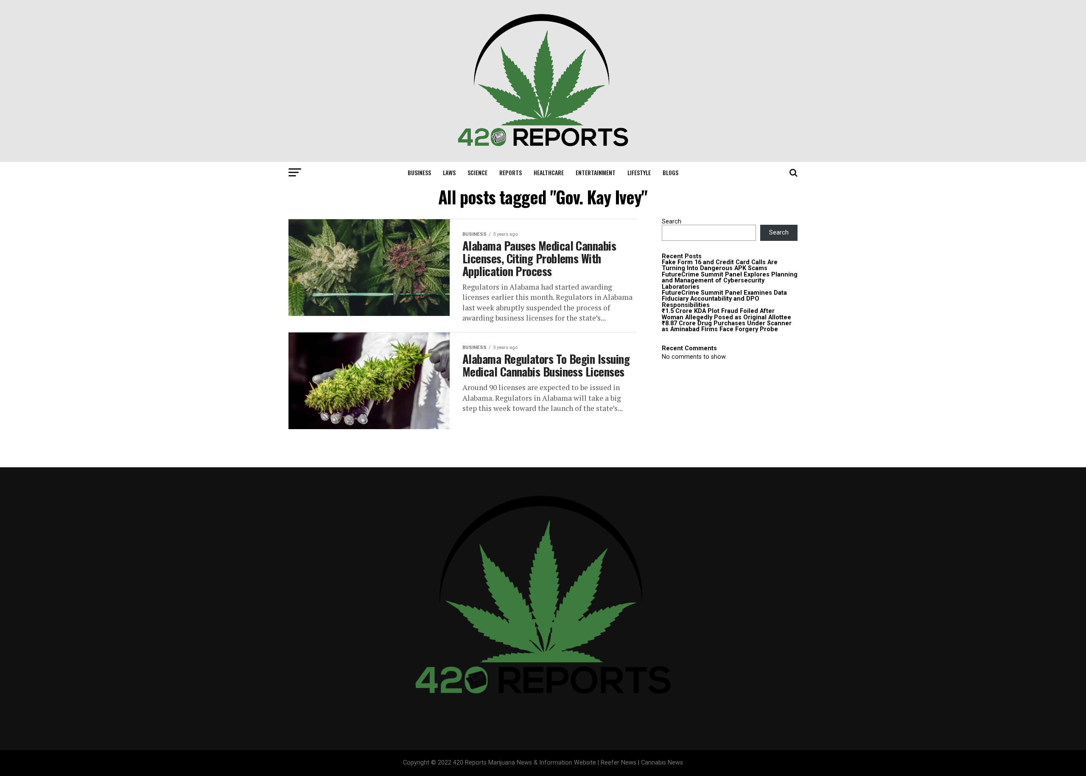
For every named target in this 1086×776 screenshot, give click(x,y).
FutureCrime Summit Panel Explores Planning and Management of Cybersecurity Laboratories (730, 280)
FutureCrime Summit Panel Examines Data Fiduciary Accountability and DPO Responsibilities (724, 299)
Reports (510, 172)
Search (671, 221)
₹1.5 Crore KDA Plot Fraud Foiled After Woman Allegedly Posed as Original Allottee (726, 314)
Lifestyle (639, 172)
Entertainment (596, 172)
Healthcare (549, 172)
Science (477, 172)
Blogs (670, 172)
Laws (449, 172)
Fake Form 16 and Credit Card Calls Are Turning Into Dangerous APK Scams (720, 265)
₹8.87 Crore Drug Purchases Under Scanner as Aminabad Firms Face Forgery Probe (727, 326)
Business (419, 172)
